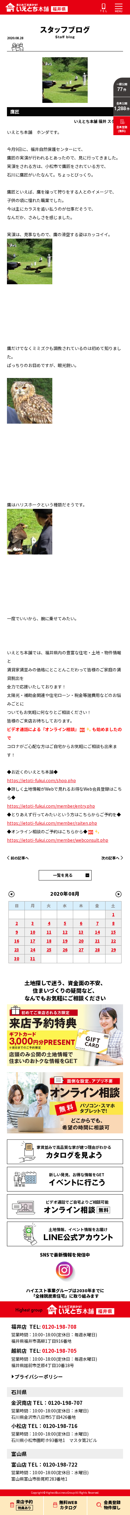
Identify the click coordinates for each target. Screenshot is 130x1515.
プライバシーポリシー (39, 1376)
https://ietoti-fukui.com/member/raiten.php (52, 823)
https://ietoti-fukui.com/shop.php (41, 780)
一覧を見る (63, 875)
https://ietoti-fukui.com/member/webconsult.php (57, 840)
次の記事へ (110, 857)
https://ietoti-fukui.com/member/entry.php (51, 806)
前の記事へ (20, 857)
